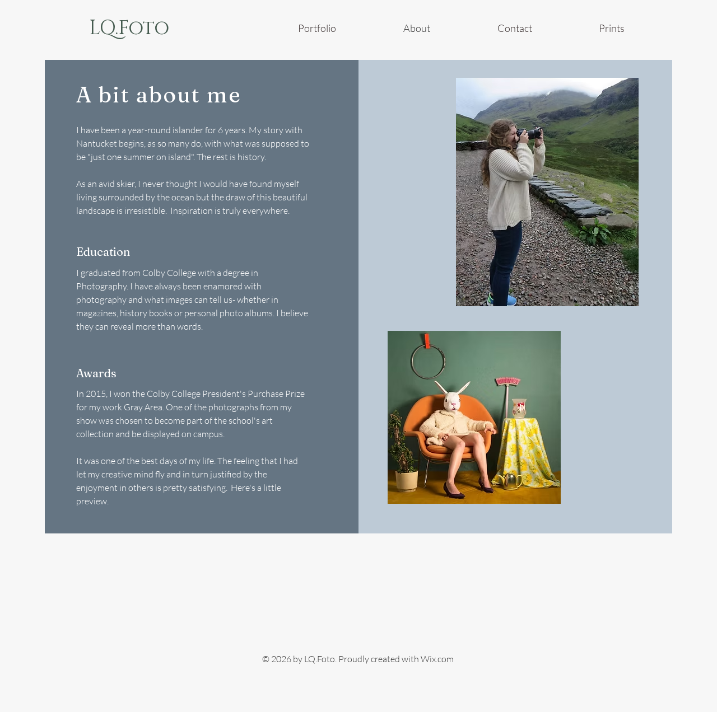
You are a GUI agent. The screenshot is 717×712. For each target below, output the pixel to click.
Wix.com (437, 658)
